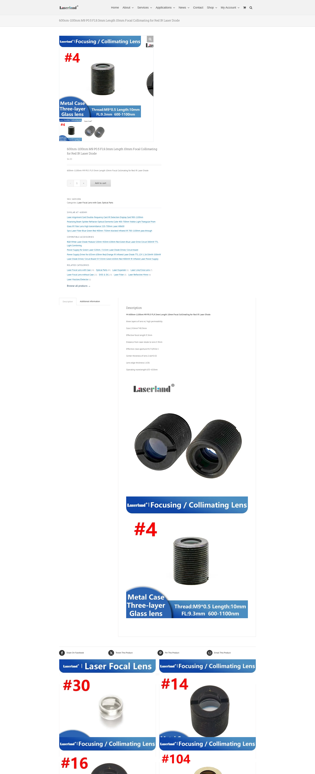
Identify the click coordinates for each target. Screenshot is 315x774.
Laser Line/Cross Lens (140, 270)
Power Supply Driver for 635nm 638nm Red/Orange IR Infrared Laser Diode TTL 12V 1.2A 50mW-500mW (114, 254)
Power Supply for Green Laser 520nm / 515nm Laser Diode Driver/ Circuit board (102, 249)
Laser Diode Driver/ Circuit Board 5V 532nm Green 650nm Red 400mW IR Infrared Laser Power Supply (112, 259)
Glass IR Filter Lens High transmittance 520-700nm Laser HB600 (95, 226)
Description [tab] (68, 301)
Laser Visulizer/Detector (77, 279)
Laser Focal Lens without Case (80, 274)
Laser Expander (119, 270)
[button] (251, 7)
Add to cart (100, 183)
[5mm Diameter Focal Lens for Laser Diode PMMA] (107, 707)
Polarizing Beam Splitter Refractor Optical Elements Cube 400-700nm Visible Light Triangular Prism (111, 221)
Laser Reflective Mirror (138, 274)
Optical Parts (107, 202)
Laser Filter (119, 274)
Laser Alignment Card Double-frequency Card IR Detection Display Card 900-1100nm (105, 217)
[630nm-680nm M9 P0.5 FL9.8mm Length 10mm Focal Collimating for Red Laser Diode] (207, 707)
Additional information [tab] (90, 301)
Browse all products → (79, 285)
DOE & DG (104, 274)
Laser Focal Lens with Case (89, 202)
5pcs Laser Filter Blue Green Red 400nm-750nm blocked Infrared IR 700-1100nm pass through (109, 230)
